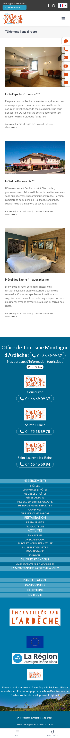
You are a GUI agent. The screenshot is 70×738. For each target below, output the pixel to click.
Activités (35, 530)
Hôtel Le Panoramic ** (19, 181)
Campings (35, 509)
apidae (11, 124)
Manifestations (35, 580)
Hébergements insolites (35, 505)
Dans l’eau (35, 535)
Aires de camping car (35, 513)
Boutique (35, 595)
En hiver (35, 555)
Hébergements (35, 480)
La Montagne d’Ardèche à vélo (35, 568)
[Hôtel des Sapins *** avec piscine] (35, 250)
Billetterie (35, 590)
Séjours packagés (35, 559)
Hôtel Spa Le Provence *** (22, 94)
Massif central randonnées (35, 564)
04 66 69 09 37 (49, 355)
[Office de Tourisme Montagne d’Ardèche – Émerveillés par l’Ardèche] (35, 609)
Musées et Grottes (35, 547)
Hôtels (35, 485)
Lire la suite (10, 127)
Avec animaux (35, 539)
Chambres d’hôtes (35, 489)
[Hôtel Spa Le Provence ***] (35, 67)
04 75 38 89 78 (37, 431)
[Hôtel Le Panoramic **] (35, 157)
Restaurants (35, 522)
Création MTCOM (44, 724)
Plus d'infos (35, 366)
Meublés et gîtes (35, 493)
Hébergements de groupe (35, 501)
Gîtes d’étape (35, 497)
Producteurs (35, 526)
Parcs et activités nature (35, 543)
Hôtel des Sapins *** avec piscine (27, 279)
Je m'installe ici (12, 7)
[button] (62, 5)
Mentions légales (25, 724)
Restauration (35, 517)
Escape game (35, 551)
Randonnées (35, 585)
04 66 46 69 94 (37, 464)
